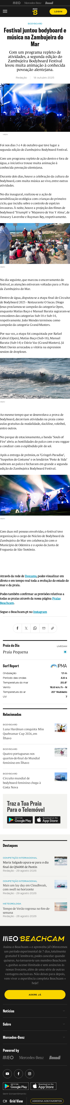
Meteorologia (12, 903)
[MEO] (16, 3)
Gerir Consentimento (14, 1093)
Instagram (40, 612)
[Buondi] (49, 3)
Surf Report (11, 666)
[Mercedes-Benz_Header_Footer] (33, 3)
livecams (30, 576)
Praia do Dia (11, 645)
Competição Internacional (20, 858)
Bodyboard (10, 724)
